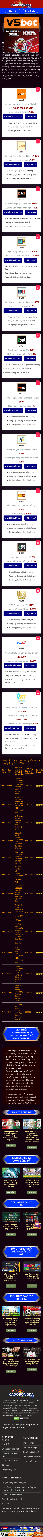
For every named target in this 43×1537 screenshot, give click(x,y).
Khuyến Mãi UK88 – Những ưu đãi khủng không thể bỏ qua (32, 1277)
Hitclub (20, 1427)
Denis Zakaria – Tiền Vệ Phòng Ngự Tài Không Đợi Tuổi (32, 1362)
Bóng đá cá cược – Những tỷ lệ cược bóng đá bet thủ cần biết (11, 1183)
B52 (38, 1424)
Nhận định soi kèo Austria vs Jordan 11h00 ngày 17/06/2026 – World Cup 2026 (10, 1136)
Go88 (33, 1424)
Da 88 (12, 1427)
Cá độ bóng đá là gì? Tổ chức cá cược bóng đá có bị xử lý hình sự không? (11, 1363)
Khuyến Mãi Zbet (13, 358)
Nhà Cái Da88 (11, 652)
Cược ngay (31, 117)
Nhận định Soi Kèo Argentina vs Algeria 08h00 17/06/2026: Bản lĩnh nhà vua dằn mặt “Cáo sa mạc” (32, 1137)
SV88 (7, 203)
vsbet (7, 104)
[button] (3, 4)
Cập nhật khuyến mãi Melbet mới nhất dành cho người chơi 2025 (11, 1277)
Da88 (17, 1424)
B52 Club (21, 1526)
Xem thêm (10, 1145)
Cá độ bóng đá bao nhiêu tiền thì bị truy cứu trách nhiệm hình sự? (10, 1322)
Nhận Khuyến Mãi (13, 164)
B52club (25, 1424)
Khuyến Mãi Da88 (13, 665)
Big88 (5, 1427)
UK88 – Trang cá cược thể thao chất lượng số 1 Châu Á (10, 1227)
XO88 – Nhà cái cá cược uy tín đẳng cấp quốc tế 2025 (32, 1227)
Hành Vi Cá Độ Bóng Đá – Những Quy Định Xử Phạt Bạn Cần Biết (32, 1322)
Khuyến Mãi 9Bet (13, 728)
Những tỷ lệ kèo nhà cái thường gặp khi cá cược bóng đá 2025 (32, 1183)
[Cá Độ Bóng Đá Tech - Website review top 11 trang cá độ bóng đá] (21, 4)
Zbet (10, 350)
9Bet (8, 707)
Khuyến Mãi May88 (12, 117)
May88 (7, 397)
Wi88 (11, 605)
